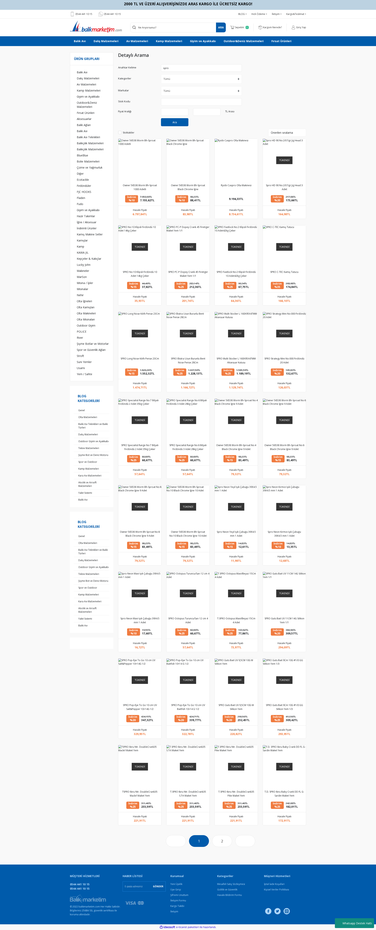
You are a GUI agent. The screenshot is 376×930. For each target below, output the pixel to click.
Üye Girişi (175, 889)
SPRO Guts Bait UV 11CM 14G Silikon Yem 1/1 (284, 620)
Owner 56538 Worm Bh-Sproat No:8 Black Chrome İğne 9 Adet (140, 533)
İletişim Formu (178, 900)
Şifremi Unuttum (179, 895)
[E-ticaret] (187, 927)
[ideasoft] (167, 927)
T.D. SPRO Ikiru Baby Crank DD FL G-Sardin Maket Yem (284, 793)
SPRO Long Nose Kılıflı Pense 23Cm (140, 358)
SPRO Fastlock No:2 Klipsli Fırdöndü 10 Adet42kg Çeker (236, 274)
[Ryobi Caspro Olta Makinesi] (236, 160)
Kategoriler (124, 78)
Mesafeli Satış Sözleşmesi (231, 884)
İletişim (174, 911)
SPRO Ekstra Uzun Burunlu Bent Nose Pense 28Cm (188, 360)
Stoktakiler (128, 132)
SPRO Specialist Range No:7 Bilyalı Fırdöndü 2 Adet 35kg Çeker (139, 447)
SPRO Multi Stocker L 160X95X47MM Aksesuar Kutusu (236, 360)
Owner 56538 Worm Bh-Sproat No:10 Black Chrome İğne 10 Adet (188, 533)
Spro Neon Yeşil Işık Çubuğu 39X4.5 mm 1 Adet (236, 533)
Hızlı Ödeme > (259, 14)
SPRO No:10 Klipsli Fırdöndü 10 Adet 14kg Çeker (140, 274)
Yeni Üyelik (176, 884)
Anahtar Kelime (127, 67)
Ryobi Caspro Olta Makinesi (236, 185)
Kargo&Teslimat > (296, 14)
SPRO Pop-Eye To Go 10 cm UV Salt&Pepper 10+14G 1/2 (140, 707)
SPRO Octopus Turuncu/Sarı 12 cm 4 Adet (188, 620)
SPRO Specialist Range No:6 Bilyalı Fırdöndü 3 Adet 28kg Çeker (188, 447)
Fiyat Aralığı (124, 111)
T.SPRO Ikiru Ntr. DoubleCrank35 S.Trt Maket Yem (188, 793)
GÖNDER (158, 886)
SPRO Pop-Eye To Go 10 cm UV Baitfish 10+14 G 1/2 (188, 707)
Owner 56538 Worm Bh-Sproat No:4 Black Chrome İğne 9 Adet (236, 447)
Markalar (123, 90)
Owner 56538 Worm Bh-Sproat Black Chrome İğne (188, 187)
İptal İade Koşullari (274, 884)
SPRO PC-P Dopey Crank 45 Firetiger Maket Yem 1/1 (188, 274)
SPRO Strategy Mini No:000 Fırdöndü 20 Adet (284, 360)
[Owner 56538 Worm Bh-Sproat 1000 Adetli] (139, 160)
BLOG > (242, 14)
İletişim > (277, 14)
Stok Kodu (124, 101)
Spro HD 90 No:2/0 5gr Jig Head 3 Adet (284, 187)
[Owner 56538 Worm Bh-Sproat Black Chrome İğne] (188, 160)
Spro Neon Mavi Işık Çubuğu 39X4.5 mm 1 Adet (139, 620)
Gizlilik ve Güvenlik (227, 889)
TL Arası (229, 111)
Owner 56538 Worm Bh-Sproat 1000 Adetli (140, 187)
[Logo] (96, 26)
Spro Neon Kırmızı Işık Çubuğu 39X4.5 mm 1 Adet (284, 533)
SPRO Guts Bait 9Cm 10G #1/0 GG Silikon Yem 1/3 (284, 707)
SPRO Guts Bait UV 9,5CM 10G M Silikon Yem (236, 707)
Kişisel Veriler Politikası (276, 889)
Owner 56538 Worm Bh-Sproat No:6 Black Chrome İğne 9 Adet (284, 447)
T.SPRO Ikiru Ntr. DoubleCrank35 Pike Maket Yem (236, 793)
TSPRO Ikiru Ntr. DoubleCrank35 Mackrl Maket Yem (139, 793)
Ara (175, 122)
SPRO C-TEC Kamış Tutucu (284, 272)
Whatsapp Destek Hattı (357, 923)
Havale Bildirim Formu (229, 895)
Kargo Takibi (177, 906)
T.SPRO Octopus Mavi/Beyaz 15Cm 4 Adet (236, 620)
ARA (221, 27)
